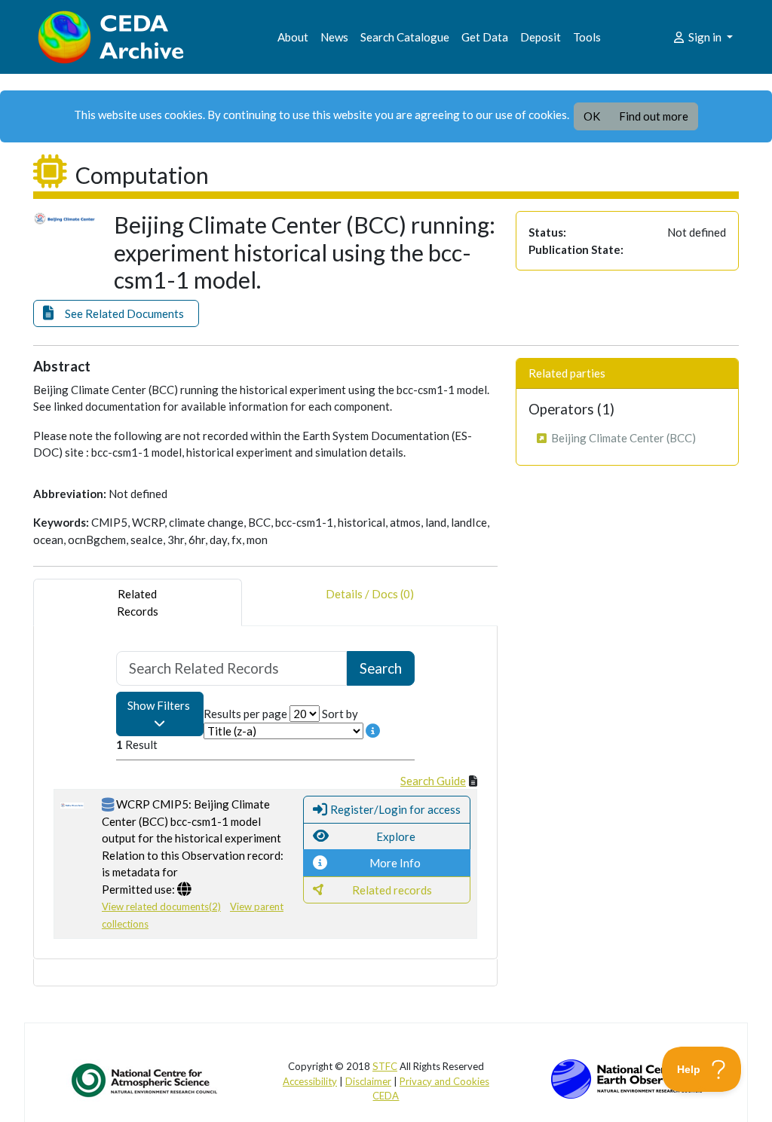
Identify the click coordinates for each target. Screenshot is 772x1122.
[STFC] (626, 1077)
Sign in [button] (705, 37)
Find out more (653, 116)
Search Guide (433, 780)
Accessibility (310, 1081)
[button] (116, 314)
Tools (587, 37)
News (334, 37)
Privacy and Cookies (444, 1081)
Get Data (484, 37)
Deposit (540, 37)
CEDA (385, 1096)
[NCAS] (145, 1080)
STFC (384, 1066)
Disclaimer (368, 1081)
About (292, 37)
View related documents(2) (161, 906)
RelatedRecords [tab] (137, 602)
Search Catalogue (404, 37)
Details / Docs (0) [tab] (370, 594)
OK (592, 116)
